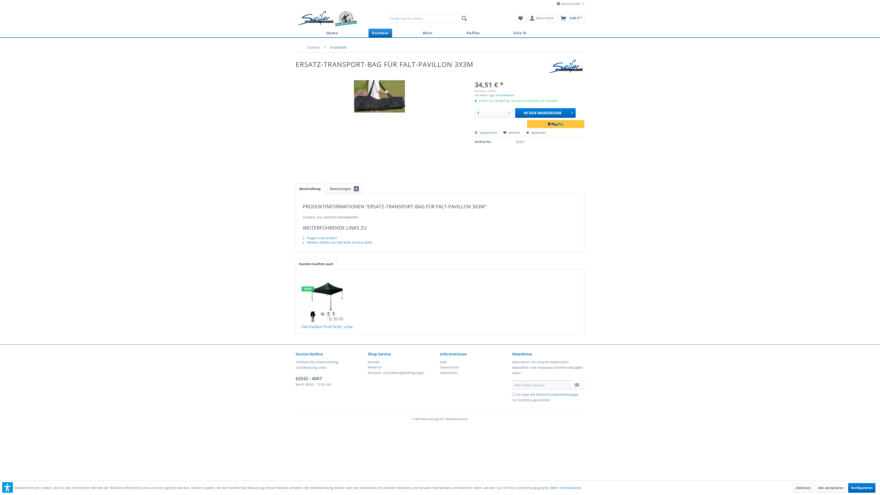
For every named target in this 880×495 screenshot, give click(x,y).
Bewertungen (343, 189)
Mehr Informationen (566, 488)
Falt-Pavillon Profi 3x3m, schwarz (330, 326)
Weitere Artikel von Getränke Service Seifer (339, 242)
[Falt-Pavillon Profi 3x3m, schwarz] (327, 302)
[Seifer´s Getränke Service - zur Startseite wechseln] (327, 18)
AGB (443, 362)
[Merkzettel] (520, 18)
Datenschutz (449, 367)
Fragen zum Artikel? (321, 238)
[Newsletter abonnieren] (577, 385)
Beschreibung (310, 189)
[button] (7, 487)
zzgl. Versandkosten (501, 95)
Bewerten (538, 132)
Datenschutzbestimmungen (557, 394)
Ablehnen (803, 488)
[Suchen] (464, 18)
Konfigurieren (862, 488)
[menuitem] (428, 18)
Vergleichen (488, 132)
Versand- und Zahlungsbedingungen (396, 373)
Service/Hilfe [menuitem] (570, 4)
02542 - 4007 (309, 379)
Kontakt (374, 362)
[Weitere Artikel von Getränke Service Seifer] (566, 68)
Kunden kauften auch (316, 264)
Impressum (448, 373)
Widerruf (375, 367)
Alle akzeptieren (831, 488)
